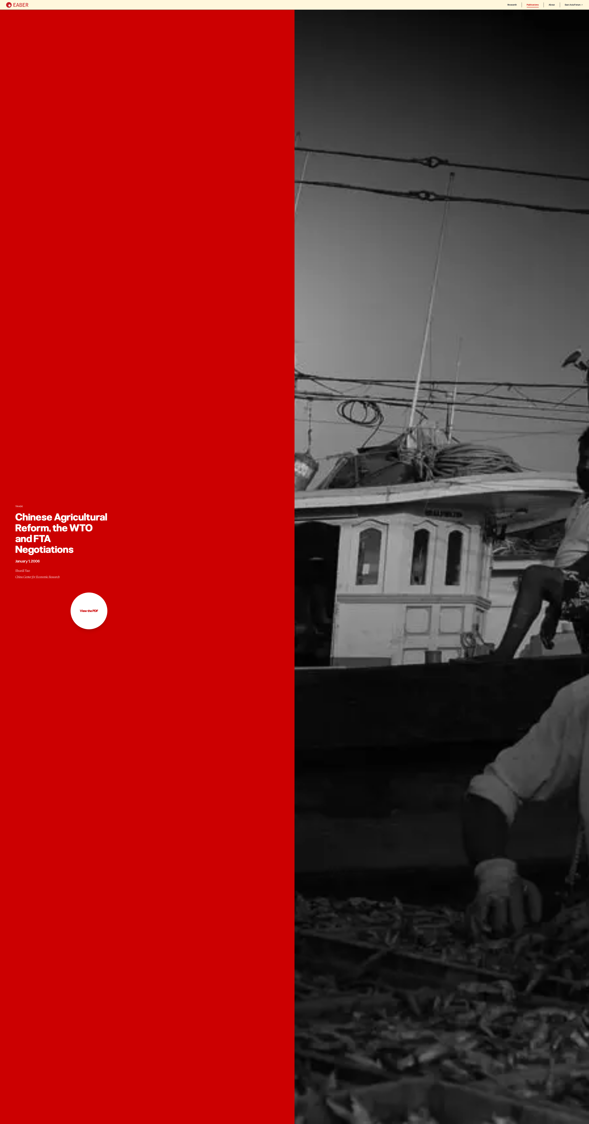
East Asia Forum (572, 5)
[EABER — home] (17, 5)
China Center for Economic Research (37, 577)
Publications (533, 5)
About (552, 5)
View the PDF (89, 611)
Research (512, 5)
